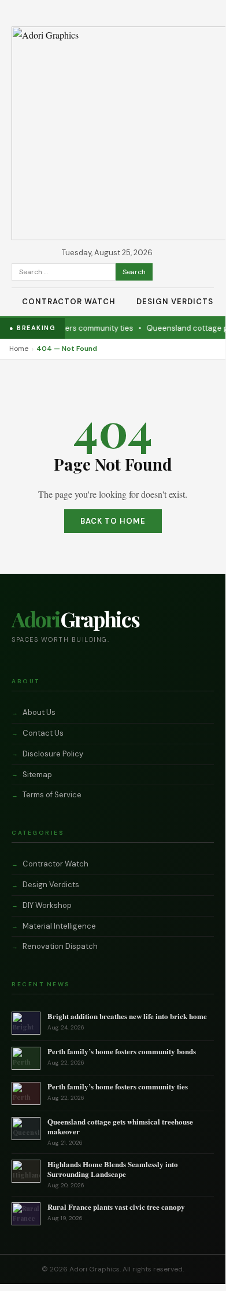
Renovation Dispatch (60, 946)
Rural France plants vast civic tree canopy (116, 1206)
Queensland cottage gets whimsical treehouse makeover (120, 1126)
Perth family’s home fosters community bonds (121, 1051)
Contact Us (43, 733)
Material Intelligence (59, 926)
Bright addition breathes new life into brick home (127, 1015)
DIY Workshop (47, 905)
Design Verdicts (174, 301)
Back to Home (113, 521)
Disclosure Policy (53, 754)
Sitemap (37, 774)
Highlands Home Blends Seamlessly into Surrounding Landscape (112, 1169)
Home (18, 348)
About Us (39, 712)
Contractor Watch (69, 301)
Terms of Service (52, 795)
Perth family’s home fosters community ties (117, 1086)
